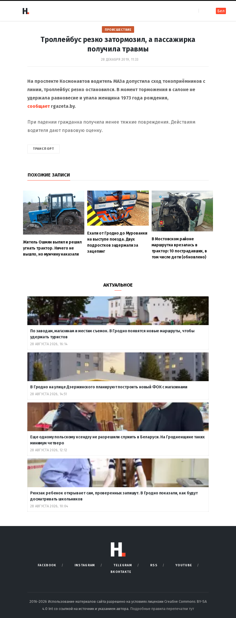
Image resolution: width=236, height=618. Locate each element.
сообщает (38, 106)
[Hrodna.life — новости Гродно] (25, 11)
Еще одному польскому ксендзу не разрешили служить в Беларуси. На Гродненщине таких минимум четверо (117, 440)
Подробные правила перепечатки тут (162, 609)
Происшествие (118, 30)
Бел (220, 11)
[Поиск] (204, 11)
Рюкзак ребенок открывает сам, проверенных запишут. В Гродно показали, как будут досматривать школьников (114, 496)
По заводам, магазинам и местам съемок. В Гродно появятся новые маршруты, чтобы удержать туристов (112, 334)
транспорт (43, 149)
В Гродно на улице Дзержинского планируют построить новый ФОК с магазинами (109, 387)
